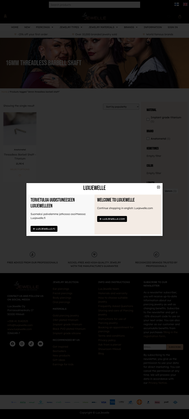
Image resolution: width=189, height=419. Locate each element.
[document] (94, 209)
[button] (158, 187)
